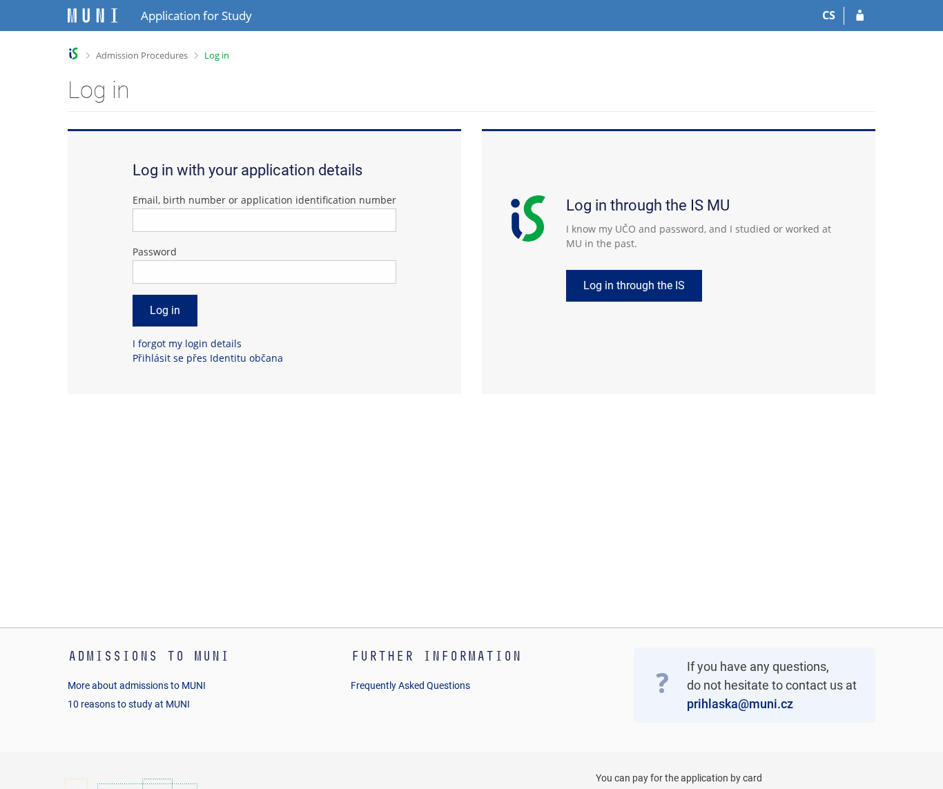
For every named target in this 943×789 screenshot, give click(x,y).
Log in (216, 55)
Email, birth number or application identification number (264, 199)
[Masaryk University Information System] (92, 15)
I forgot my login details (187, 343)
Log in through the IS (634, 285)
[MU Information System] (73, 53)
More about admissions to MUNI (137, 685)
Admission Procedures (142, 55)
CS (828, 15)
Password (155, 251)
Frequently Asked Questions (410, 685)
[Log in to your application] (859, 16)
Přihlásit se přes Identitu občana (208, 357)
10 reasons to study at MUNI (129, 704)
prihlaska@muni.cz (740, 704)
